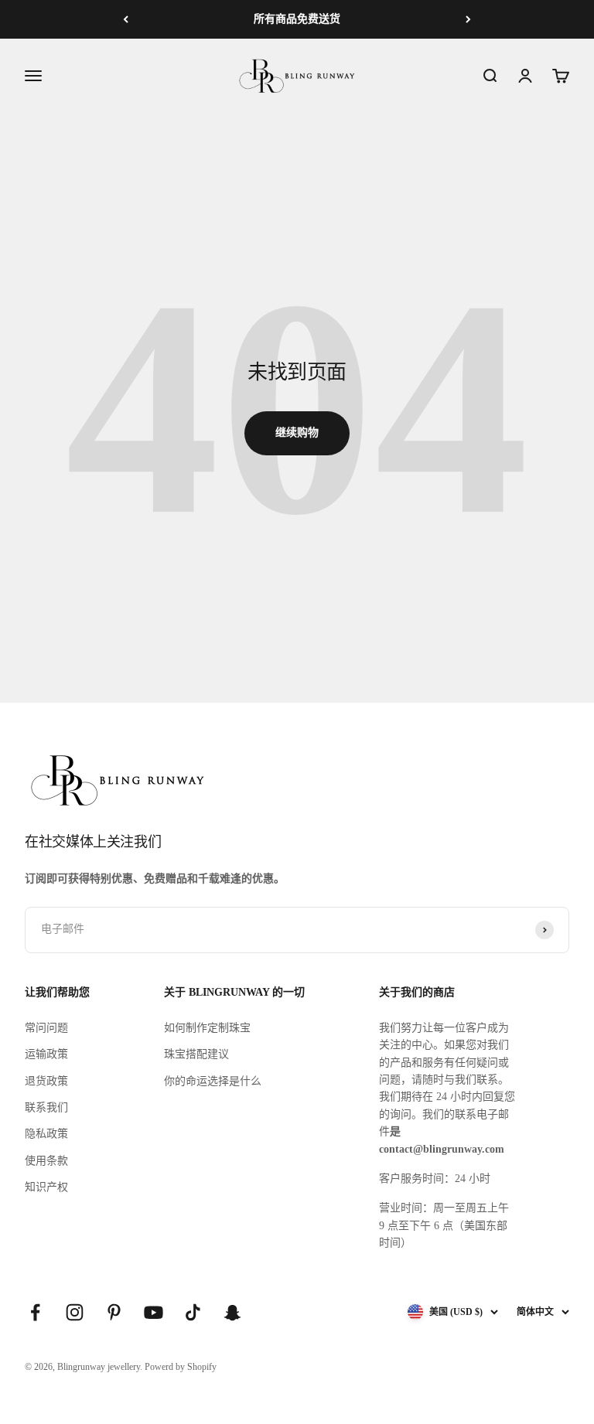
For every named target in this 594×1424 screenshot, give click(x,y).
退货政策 (46, 1081)
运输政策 (46, 1054)
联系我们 (46, 1107)
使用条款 (46, 1161)
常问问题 (46, 1028)
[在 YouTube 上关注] (153, 1312)
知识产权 (46, 1187)
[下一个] (468, 19)
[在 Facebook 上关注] (35, 1312)
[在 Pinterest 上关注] (114, 1312)
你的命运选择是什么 (212, 1081)
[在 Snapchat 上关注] (232, 1312)
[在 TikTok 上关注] (193, 1312)
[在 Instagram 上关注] (74, 1312)
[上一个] (125, 19)
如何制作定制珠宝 (207, 1028)
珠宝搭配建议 (196, 1054)
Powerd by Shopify (181, 1366)
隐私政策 (46, 1134)
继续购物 (297, 432)
